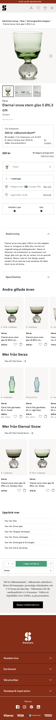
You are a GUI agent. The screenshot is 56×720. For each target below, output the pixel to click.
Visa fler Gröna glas (14, 526)
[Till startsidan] (4, 8)
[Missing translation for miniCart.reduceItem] (4, 564)
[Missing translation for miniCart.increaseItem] (12, 564)
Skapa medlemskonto (28, 605)
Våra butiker (11, 680)
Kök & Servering (10, 21)
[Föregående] (5, 56)
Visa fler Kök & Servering (16, 548)
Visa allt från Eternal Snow (17, 433)
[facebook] (17, 707)
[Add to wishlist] (15, 344)
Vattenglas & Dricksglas (38, 21)
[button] (7, 119)
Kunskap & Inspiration (17, 691)
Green (7, 570)
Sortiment (10, 669)
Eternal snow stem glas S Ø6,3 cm (19, 24)
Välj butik (47, 194)
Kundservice (11, 658)
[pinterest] (31, 707)
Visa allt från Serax (13, 361)
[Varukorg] (45, 8)
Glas (22, 21)
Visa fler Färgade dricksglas (17, 532)
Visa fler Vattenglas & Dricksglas (19, 542)
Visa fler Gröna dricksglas (16, 537)
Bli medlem (47, 141)
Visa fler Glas (11, 521)
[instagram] (24, 707)
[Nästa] (51, 56)
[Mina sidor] (31, 8)
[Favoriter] (38, 8)
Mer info (47, 186)
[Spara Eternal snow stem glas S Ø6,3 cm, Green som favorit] (51, 564)
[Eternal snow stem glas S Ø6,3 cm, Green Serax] (28, 55)
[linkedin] (38, 707)
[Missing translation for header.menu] (52, 8)
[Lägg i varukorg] (21, 344)
